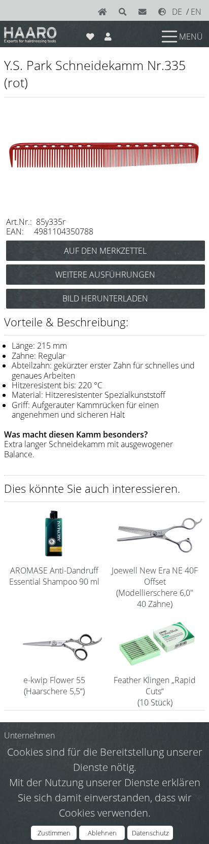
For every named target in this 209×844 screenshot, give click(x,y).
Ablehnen (102, 832)
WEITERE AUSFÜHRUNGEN (105, 274)
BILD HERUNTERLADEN (105, 298)
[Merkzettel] (90, 34)
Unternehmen (29, 735)
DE (177, 11)
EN (196, 11)
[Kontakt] (144, 11)
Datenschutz (150, 832)
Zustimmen (54, 832)
